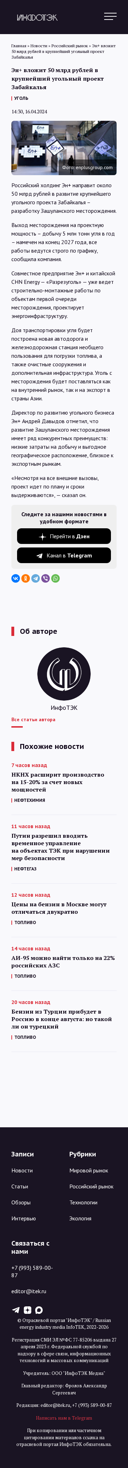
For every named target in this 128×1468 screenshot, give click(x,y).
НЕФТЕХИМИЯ (29, 800)
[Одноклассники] (25, 578)
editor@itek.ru (28, 1291)
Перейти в (70, 536)
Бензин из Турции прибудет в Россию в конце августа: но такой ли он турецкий (61, 1019)
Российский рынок (91, 1186)
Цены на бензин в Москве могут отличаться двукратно (59, 908)
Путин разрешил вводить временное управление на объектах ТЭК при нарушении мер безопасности (60, 847)
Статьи (19, 1186)
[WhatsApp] (55, 578)
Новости (22, 1170)
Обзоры (21, 1202)
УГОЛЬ (21, 98)
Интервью (23, 1218)
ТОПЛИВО (25, 922)
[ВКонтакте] (15, 578)
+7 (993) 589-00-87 (32, 1271)
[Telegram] (35, 578)
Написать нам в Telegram (64, 1418)
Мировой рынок (88, 1170)
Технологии (83, 1202)
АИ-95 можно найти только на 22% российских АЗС (63, 961)
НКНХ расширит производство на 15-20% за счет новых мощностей (57, 782)
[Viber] (45, 578)
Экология (80, 1218)
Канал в (69, 555)
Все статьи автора (33, 719)
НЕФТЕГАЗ (25, 868)
